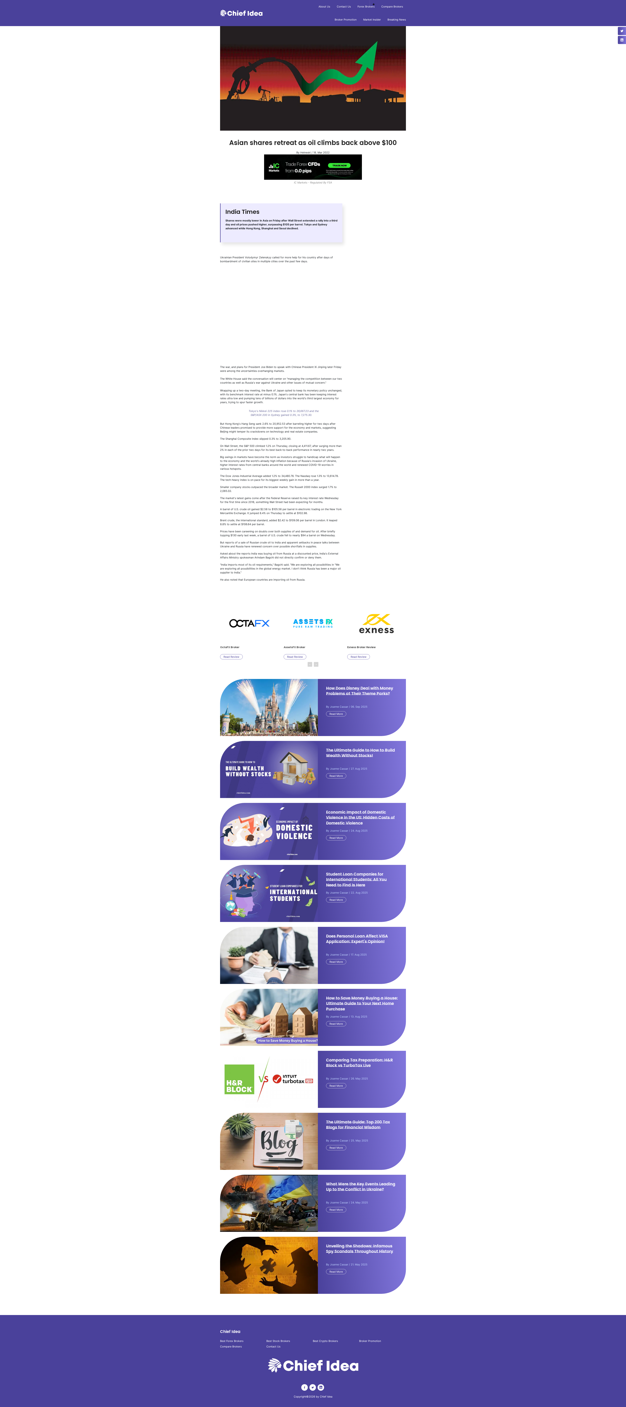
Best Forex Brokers (231, 1341)
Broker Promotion (346, 19)
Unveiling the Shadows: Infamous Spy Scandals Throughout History (359, 1248)
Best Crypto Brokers (325, 1341)
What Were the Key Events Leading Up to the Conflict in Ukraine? (360, 1186)
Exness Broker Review (234, 647)
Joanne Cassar (339, 706)
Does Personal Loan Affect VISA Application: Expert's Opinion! (357, 938)
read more (336, 713)
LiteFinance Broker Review (364, 647)
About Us (324, 6)
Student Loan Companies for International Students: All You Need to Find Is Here (356, 879)
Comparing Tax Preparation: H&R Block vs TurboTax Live (359, 1062)
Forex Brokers (366, 6)
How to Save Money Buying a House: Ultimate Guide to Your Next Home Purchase (362, 1003)
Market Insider (372, 19)
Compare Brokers (392, 6)
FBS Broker (291, 647)
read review (231, 656)
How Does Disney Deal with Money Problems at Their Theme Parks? (359, 690)
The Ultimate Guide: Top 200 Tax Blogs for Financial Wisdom (358, 1124)
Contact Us (344, 6)
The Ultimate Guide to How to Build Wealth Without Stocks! (360, 752)
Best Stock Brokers (278, 1341)
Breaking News (397, 19)
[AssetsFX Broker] (313, 167)
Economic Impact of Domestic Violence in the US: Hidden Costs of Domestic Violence (360, 817)
